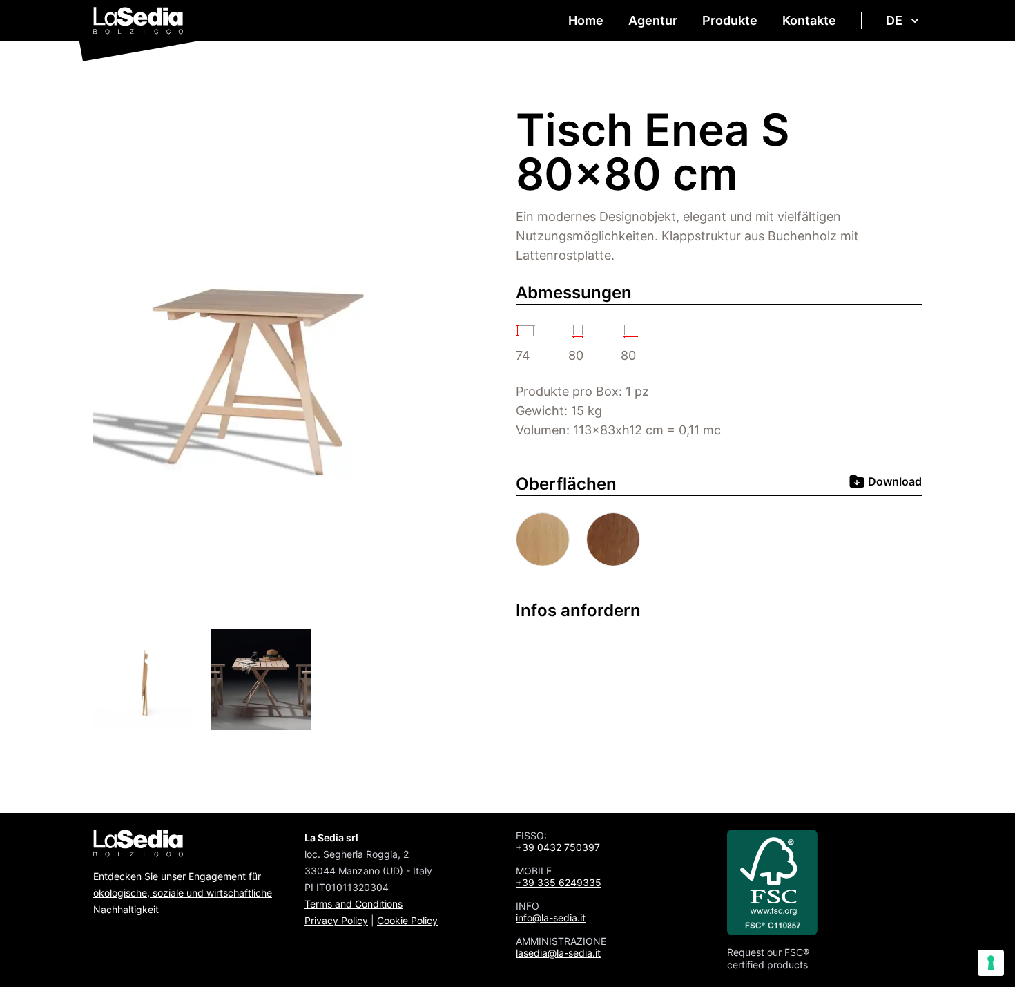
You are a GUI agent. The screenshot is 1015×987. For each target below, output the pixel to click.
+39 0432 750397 (558, 847)
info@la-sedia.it (551, 917)
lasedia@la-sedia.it (558, 953)
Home (585, 20)
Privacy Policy (336, 920)
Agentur (652, 20)
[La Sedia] (138, 21)
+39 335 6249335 (558, 882)
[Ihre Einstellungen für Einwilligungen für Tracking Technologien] (991, 963)
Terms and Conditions (353, 904)
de (894, 20)
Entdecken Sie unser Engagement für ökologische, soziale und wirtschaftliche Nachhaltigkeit (182, 892)
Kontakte (809, 20)
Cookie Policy (407, 920)
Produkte (729, 20)
